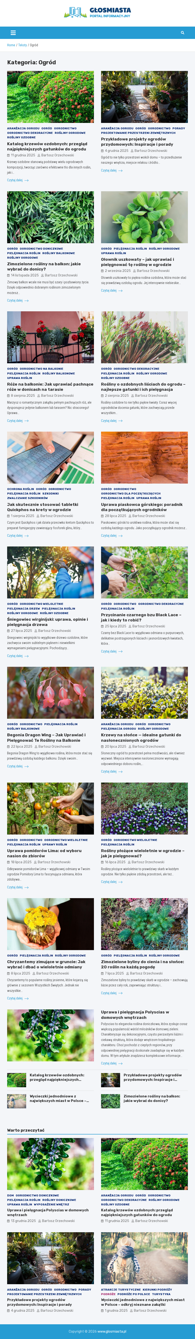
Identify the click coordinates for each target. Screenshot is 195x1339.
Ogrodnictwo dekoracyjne (30, 133)
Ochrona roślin (20, 489)
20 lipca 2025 (115, 747)
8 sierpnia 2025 (23, 396)
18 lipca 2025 (21, 862)
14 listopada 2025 (25, 275)
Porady (178, 128)
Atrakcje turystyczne (121, 1289)
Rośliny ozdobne (21, 137)
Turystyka (161, 1294)
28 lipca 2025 (115, 516)
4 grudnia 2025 (116, 151)
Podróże (108, 1294)
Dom (10, 1195)
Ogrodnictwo (65, 128)
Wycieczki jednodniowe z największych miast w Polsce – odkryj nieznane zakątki (58, 1101)
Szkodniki (50, 493)
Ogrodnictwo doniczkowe (41, 248)
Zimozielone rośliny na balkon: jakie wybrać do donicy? (152, 1098)
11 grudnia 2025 (23, 155)
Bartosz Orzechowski (57, 155)
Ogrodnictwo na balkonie (41, 368)
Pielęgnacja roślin (23, 253)
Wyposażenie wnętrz (51, 1204)
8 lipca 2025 (20, 973)
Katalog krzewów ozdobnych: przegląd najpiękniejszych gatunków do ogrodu (57, 1080)
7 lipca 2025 (114, 973)
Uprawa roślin (113, 253)
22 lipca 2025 (21, 747)
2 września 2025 (118, 271)
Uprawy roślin (54, 844)
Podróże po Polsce (133, 1294)
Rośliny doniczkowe (59, 1200)
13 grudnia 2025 (23, 1221)
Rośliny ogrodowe (70, 133)
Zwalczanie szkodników (27, 498)
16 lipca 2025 (115, 862)
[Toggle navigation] (13, 33)
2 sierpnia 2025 (117, 396)
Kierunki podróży (157, 1289)
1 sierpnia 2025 (22, 516)
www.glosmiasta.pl (112, 1332)
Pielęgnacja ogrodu (118, 728)
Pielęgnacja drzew (23, 608)
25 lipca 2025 (115, 626)
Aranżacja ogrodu (23, 128)
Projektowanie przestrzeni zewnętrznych (138, 133)
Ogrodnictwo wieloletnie (41, 604)
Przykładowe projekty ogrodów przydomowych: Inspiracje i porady (153, 1080)
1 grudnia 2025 (116, 1311)
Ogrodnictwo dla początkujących (131, 493)
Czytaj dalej (15, 180)
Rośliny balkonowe (58, 253)
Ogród (46, 128)
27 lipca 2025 (21, 631)
